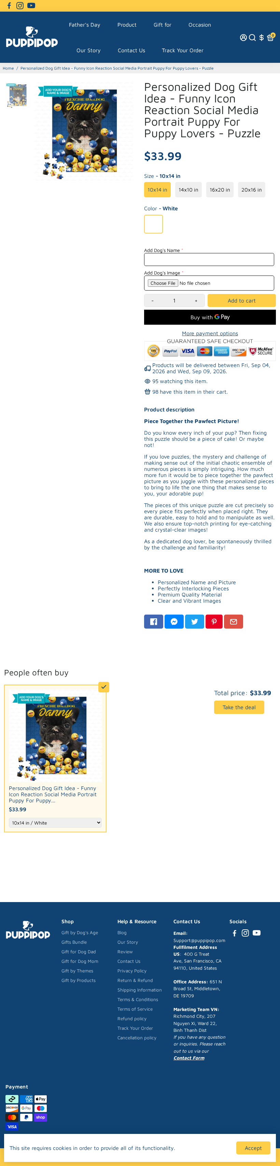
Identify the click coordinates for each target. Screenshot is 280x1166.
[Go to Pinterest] (214, 622)
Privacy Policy (131, 970)
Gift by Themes (77, 970)
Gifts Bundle (74, 942)
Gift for (162, 25)
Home (8, 68)
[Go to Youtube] (31, 5)
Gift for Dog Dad (78, 951)
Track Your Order (183, 50)
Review (125, 951)
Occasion (199, 25)
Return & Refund (135, 980)
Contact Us (131, 50)
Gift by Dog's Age (79, 932)
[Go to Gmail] (233, 622)
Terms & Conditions (137, 999)
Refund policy (131, 1018)
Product (127, 25)
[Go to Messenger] (174, 622)
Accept (253, 1148)
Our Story (88, 50)
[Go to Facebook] (9, 5)
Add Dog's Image (162, 273)
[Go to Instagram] (20, 5)
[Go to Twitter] (194, 622)
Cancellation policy (136, 1037)
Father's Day (84, 25)
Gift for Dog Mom (79, 961)
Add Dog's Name (162, 250)
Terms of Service (135, 1009)
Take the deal (239, 707)
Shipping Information (139, 990)
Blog (122, 932)
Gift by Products (78, 980)
